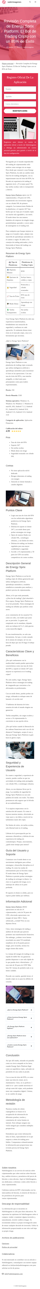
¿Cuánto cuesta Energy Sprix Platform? (17, 1046)
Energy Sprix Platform (14, 195)
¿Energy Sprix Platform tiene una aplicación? (16, 1036)
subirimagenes (14, 2)
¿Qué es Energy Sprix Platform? (17, 1010)
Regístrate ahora (20, 111)
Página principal (7, 63)
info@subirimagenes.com (14, 1274)
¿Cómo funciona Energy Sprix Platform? (17, 1018)
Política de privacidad (9, 1247)
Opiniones (5, 1243)
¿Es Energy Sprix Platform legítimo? (15, 1027)
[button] (30, 2)
